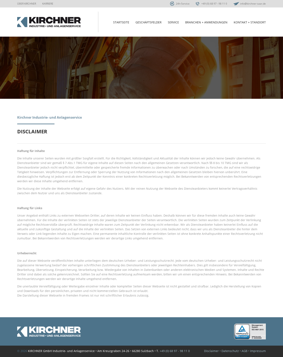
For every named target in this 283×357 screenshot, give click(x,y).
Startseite (121, 22)
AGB (244, 351)
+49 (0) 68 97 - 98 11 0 (214, 3)
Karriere (47, 3)
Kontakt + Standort (250, 22)
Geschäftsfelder (148, 22)
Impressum (258, 351)
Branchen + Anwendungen (206, 22)
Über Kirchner (26, 3)
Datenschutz (230, 351)
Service (173, 22)
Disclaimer (211, 351)
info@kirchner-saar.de (253, 3)
